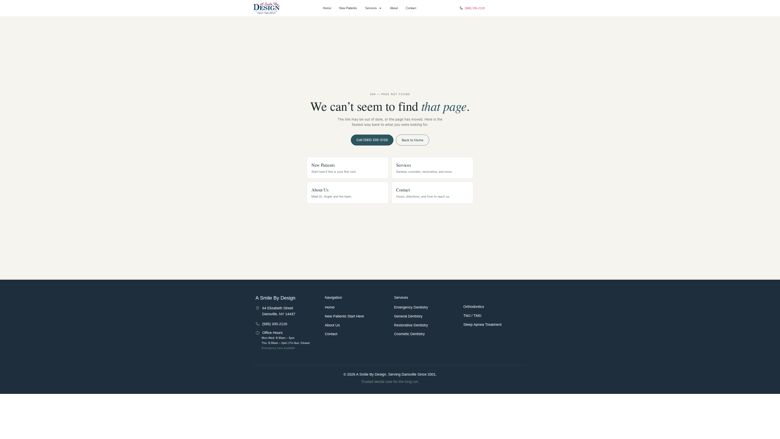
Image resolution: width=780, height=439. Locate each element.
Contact (411, 8)
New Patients (348, 8)
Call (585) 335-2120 (372, 140)
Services (371, 8)
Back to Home (412, 140)
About (394, 8)
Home (327, 8)
